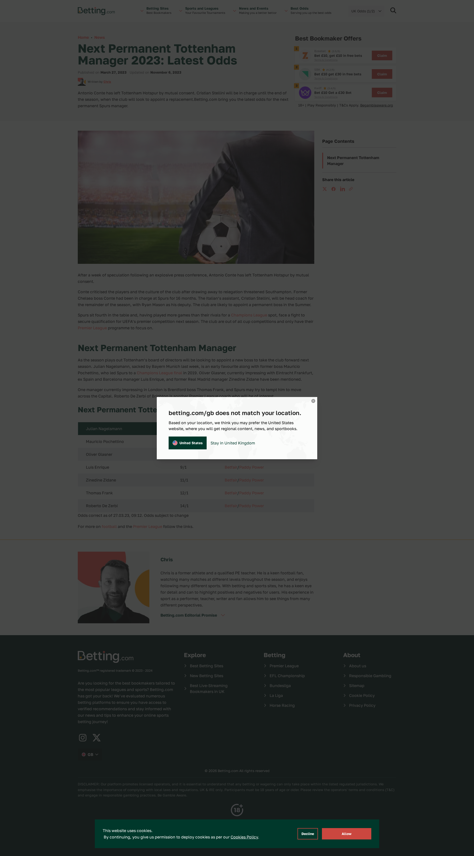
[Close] (313, 401)
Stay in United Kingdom (233, 442)
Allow (347, 834)
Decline (307, 834)
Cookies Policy (244, 837)
